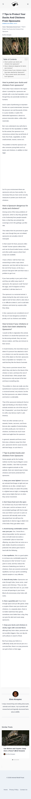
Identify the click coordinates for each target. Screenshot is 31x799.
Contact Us (23, 789)
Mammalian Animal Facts (9, 23)
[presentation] (15, 738)
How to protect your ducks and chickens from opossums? (13, 63)
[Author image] (4, 754)
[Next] (26, 744)
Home (6, 789)
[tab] (12, 759)
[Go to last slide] (4, 744)
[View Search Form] (3, 4)
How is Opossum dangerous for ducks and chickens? (15, 67)
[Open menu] (27, 4)
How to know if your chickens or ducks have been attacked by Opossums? (15, 71)
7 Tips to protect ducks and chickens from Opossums (15, 75)
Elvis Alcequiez (7, 34)
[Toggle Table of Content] (25, 59)
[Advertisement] (15, 172)
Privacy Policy (13, 789)
